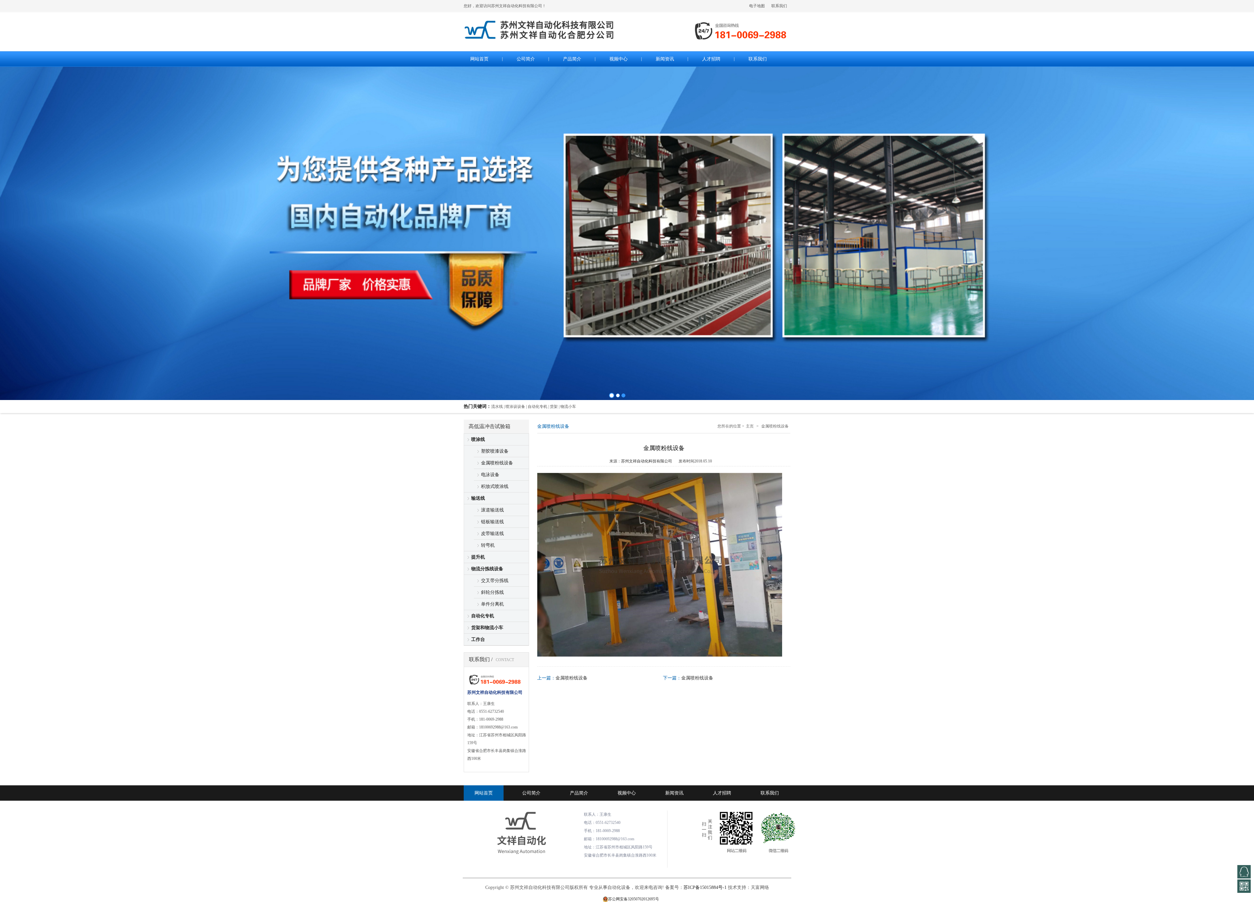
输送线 (478, 498)
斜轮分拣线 (492, 592)
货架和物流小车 (487, 627)
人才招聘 (722, 793)
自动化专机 (482, 615)
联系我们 (779, 6)
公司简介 (531, 793)
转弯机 (488, 545)
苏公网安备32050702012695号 (633, 899)
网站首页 (483, 793)
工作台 (478, 639)
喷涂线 (478, 439)
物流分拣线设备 (487, 568)
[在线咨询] (1244, 871)
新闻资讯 (674, 793)
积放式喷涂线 (494, 486)
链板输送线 (492, 521)
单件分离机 (492, 604)
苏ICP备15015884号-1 (705, 887)
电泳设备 (490, 474)
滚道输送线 (492, 510)
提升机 (478, 557)
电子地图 (757, 6)
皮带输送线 (492, 533)
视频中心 (627, 793)
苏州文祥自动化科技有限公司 (646, 461)
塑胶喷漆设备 (494, 451)
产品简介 (579, 793)
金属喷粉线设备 (497, 462)
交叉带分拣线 (494, 580)
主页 (750, 426)
